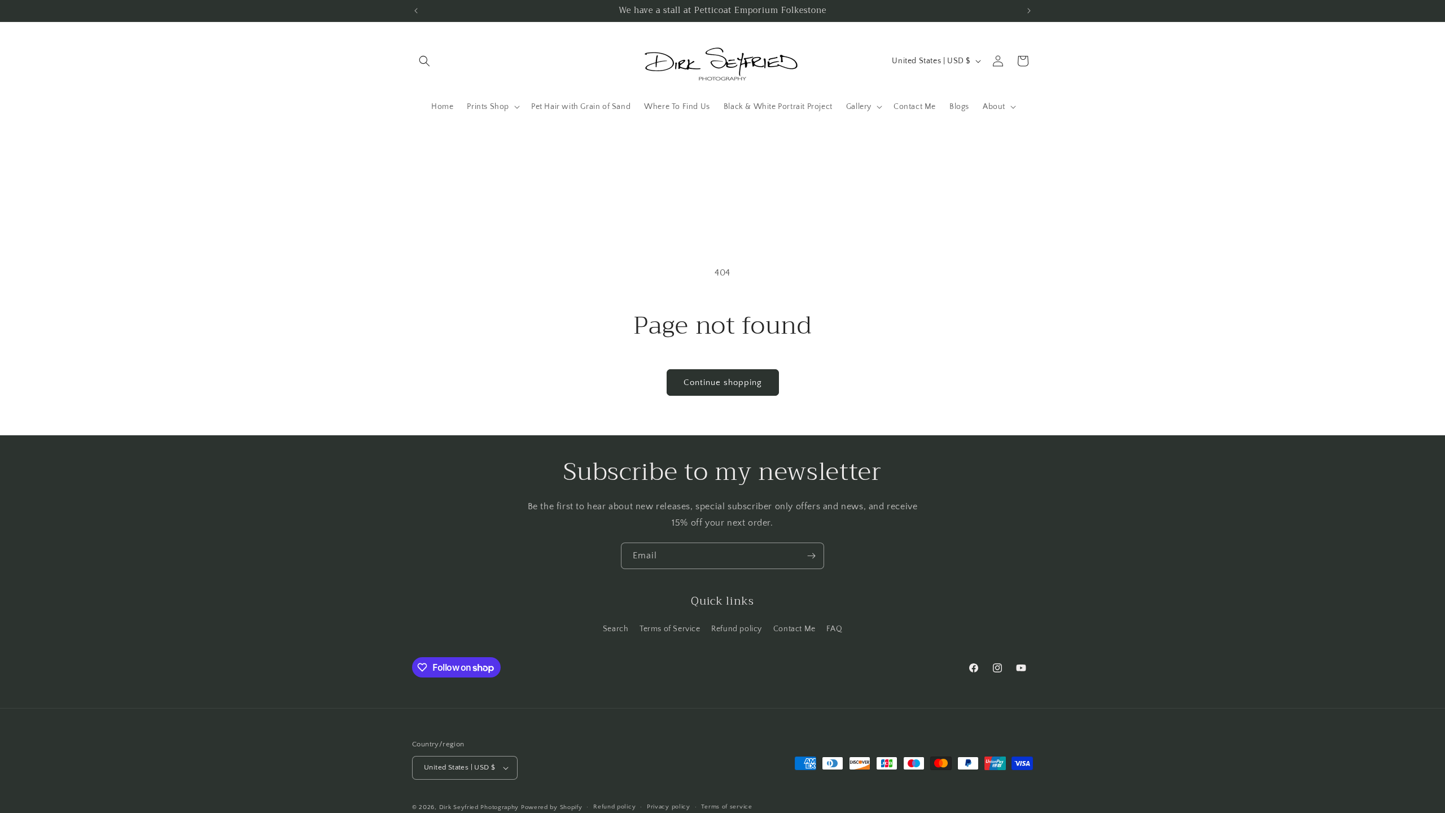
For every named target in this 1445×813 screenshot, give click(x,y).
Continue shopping (723, 382)
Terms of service (726, 806)
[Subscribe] (811, 556)
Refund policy (736, 628)
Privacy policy (668, 806)
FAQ (834, 628)
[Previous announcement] (416, 10)
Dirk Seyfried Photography (479, 807)
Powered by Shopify (552, 807)
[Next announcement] (1029, 10)
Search (616, 628)
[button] (424, 61)
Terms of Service (670, 628)
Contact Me (794, 628)
